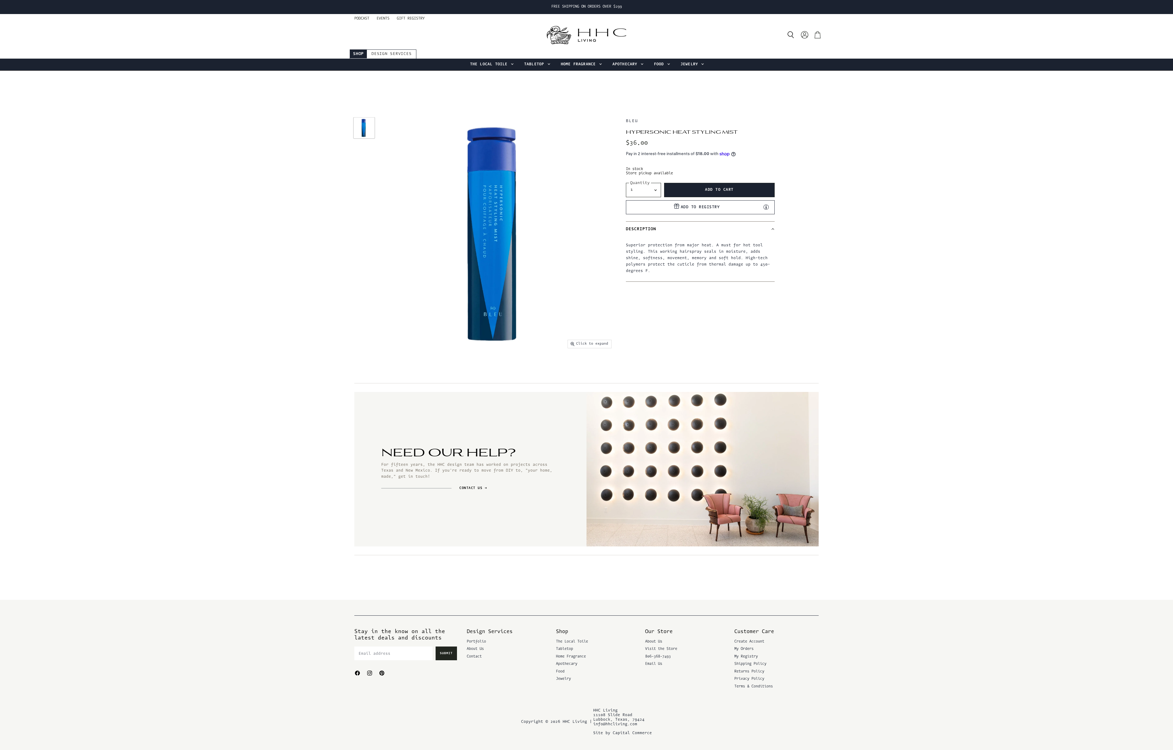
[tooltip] (766, 207)
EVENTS (383, 18)
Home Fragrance (579, 64)
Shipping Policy (750, 664)
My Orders (744, 649)
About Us (475, 649)
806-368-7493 (658, 656)
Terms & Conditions (753, 686)
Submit (446, 653)
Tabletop (535, 64)
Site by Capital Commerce (622, 733)
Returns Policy (749, 671)
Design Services (391, 54)
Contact (474, 656)
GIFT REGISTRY (411, 18)
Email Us (653, 664)
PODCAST (361, 18)
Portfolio (476, 641)
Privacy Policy (749, 679)
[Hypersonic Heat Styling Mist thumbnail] (364, 128)
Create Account (749, 641)
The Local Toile (490, 64)
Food (660, 64)
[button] (700, 229)
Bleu (632, 121)
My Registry (746, 656)
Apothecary (626, 64)
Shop (358, 54)
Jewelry (691, 64)
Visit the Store (661, 649)
